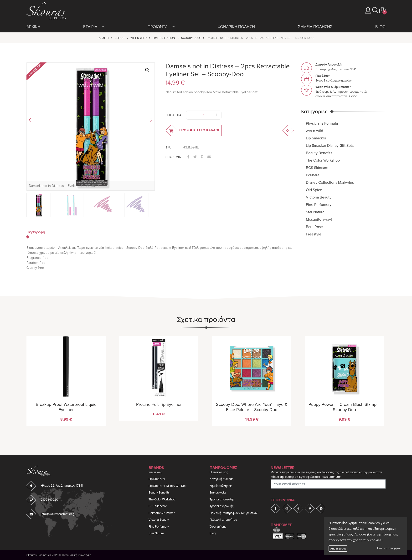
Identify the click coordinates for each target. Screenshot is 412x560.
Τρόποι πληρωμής (221, 506)
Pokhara (312, 175)
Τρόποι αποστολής (222, 499)
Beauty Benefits (319, 152)
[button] (375, 10)
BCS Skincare (317, 167)
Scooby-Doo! (191, 38)
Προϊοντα (158, 26)
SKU (168, 147)
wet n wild (138, 38)
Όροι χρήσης (218, 527)
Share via (173, 157)
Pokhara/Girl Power (162, 513)
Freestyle (313, 234)
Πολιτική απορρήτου (389, 548)
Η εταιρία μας (219, 472)
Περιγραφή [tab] (35, 232)
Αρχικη (33, 26)
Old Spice (314, 189)
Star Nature (315, 211)
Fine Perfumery (318, 204)
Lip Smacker (316, 138)
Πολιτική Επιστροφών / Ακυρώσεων (233, 513)
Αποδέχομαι (338, 548)
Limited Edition (164, 38)
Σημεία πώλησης (221, 486)
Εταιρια (90, 26)
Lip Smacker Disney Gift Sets (330, 145)
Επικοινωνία (218, 492)
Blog (380, 26)
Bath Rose (314, 226)
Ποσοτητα (173, 115)
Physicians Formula (322, 123)
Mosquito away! (319, 219)
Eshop (119, 38)
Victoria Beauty (318, 197)
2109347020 (49, 500)
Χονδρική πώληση (221, 479)
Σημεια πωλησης (315, 26)
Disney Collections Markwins (330, 182)
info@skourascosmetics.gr (58, 514)
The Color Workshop (323, 160)
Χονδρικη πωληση (236, 26)
